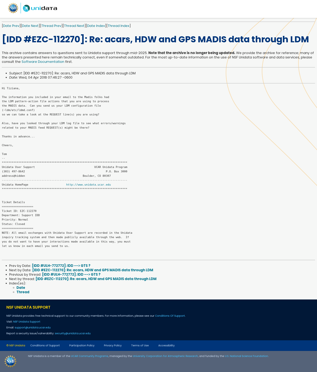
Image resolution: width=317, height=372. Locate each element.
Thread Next (74, 25)
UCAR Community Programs (89, 356)
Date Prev (11, 25)
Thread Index (118, 25)
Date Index (96, 25)
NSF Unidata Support (26, 321)
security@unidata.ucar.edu (73, 333)
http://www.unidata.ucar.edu (88, 184)
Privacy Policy (113, 345)
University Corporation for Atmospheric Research (165, 356)
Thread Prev (51, 25)
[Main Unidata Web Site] (32, 13)
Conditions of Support (45, 345)
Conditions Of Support (170, 316)
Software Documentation (43, 61)
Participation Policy (81, 345)
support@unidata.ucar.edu (33, 327)
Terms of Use (140, 345)
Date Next (30, 25)
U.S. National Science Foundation (246, 356)
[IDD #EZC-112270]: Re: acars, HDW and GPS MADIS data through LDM (92, 270)
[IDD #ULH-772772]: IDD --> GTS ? (61, 265)
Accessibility (166, 345)
